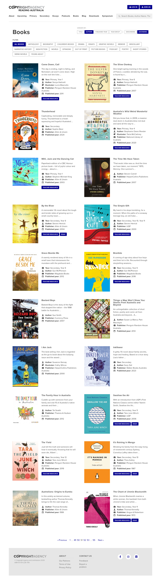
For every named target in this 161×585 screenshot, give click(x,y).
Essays (91, 44)
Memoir (121, 44)
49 (75, 540)
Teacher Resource (50, 99)
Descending (130, 32)
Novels (54, 49)
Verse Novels (20, 54)
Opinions (66, 49)
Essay (63, 234)
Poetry (125, 49)
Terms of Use (64, 564)
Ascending (143, 32)
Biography (48, 44)
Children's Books (65, 44)
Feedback (83, 561)
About (62, 556)
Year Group (115, 32)
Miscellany (134, 44)
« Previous (62, 540)
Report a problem (83, 565)
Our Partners (64, 561)
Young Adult (37, 54)
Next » (101, 540)
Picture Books (98, 49)
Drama (81, 44)
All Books (19, 44)
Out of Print (81, 49)
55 (94, 540)
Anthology (33, 44)
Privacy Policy (65, 567)
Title (81, 32)
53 (88, 540)
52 (85, 540)
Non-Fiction (41, 49)
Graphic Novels (106, 44)
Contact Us (85, 556)
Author (89, 32)
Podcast (113, 49)
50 (78, 540)
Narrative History (23, 49)
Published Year (101, 32)
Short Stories (139, 49)
